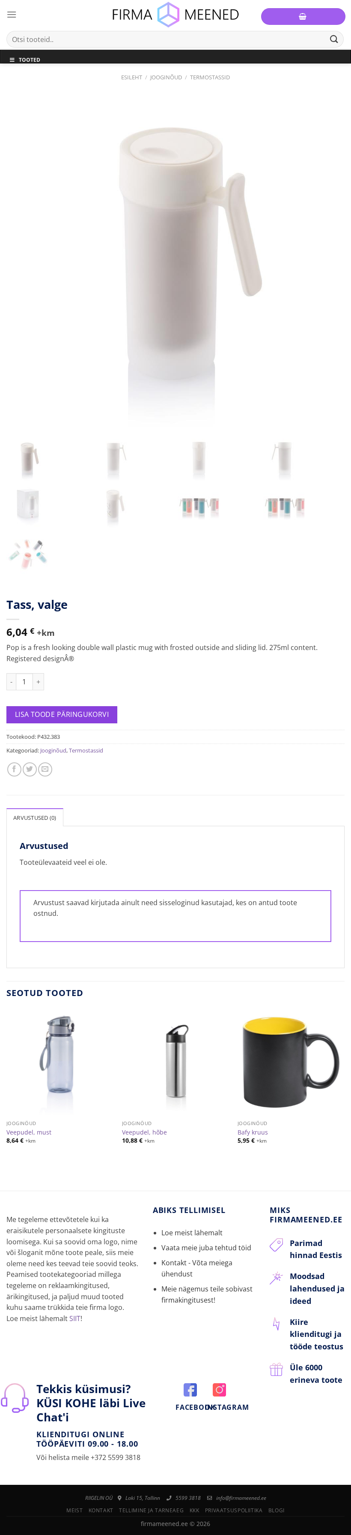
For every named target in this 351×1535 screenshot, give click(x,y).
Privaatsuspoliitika (234, 1510)
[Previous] (6, 1084)
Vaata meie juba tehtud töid (206, 1247)
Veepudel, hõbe (144, 1132)
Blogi (276, 1510)
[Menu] (11, 14)
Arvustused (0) (35, 818)
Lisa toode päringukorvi (62, 714)
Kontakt (101, 1510)
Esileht (131, 77)
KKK (194, 1510)
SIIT (74, 1318)
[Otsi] (334, 39)
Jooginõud (166, 77)
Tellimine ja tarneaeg (151, 1510)
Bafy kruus (253, 1132)
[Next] (344, 1084)
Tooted (29, 59)
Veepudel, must (28, 1132)
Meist (74, 1510)
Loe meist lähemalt (192, 1232)
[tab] (34, 817)
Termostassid (210, 77)
